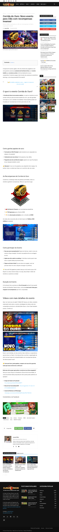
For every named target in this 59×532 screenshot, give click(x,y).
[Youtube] (16, 1)
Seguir (53, 23)
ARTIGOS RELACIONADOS (9, 453)
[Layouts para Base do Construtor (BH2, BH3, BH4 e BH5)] (24, 491)
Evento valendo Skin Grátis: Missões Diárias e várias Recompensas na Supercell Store (48, 67)
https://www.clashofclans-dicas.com (20, 439)
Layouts (32, 4)
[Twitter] (13, 1)
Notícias (22, 4)
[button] (54, 4)
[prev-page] (4, 475)
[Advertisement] (29, 9)
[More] (33, 428)
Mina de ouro (6, 419)
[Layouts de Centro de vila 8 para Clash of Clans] (24, 503)
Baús (8, 417)
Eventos (15, 417)
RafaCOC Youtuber (17, 419)
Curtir (53, 20)
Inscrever (53, 29)
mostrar (12, 62)
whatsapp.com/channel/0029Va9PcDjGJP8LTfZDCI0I (18, 393)
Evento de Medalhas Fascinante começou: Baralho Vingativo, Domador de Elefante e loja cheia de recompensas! (48, 46)
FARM (24, 417)
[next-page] (6, 475)
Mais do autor (20, 453)
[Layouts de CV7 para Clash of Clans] (24, 497)
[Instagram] (9, 1)
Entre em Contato (49, 528)
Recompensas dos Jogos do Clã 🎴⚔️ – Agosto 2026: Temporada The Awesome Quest (48, 39)
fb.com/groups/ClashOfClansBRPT (13, 383)
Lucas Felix (7, 28)
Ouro (11, 419)
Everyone (20, 417)
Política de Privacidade (35, 528)
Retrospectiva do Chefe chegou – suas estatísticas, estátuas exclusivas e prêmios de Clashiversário (20, 467)
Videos (37, 4)
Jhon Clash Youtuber (31, 417)
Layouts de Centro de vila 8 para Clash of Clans (32, 504)
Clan (11, 417)
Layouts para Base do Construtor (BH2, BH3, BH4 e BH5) (32, 491)
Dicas (27, 4)
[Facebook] (6, 1)
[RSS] (11, 1)
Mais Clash (43, 4)
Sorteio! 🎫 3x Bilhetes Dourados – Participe (48, 61)
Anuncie (42, 528)
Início (17, 4)
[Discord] (4, 1)
